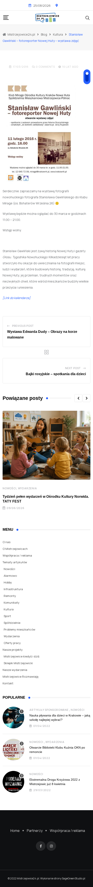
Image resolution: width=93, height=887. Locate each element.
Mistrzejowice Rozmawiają (20, 676)
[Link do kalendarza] (16, 298)
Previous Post (23, 326)
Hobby (8, 582)
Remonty (10, 596)
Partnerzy (35, 830)
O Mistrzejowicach (15, 549)
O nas (6, 542)
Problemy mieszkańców (19, 629)
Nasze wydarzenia (15, 670)
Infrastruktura (13, 589)
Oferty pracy (12, 643)
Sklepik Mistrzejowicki (18, 663)
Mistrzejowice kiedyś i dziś (21, 656)
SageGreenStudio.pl (73, 878)
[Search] (87, 17)
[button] (78, 398)
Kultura (9, 609)
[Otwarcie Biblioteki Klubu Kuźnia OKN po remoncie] (13, 750)
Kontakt (8, 683)
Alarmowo (10, 576)
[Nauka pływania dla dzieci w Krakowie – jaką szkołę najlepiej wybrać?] (13, 717)
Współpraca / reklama (17, 555)
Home (15, 830)
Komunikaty (11, 602)
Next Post (73, 368)
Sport (7, 616)
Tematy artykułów (15, 562)
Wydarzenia (27, 488)
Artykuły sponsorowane (49, 710)
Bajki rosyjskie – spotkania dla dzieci (56, 374)
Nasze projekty (13, 650)
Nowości (9, 488)
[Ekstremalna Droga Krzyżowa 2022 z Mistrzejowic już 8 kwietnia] (13, 782)
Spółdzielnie (12, 623)
